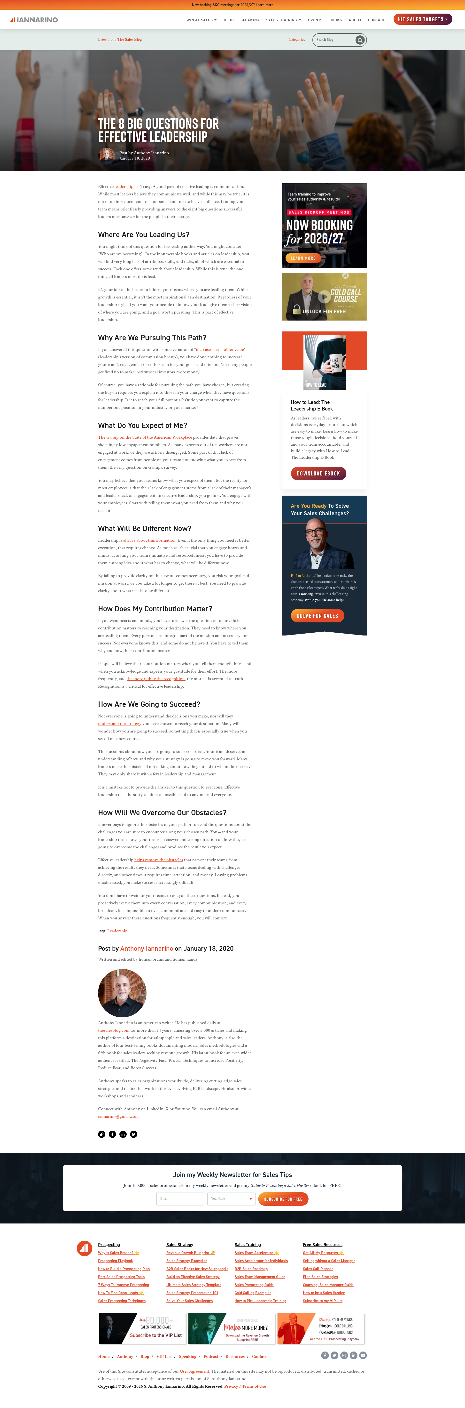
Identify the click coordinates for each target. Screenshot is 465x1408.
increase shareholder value (220, 350)
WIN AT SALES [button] (199, 20)
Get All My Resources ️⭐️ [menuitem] (323, 1252)
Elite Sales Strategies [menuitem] (320, 1276)
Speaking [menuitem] (187, 1357)
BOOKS (335, 20)
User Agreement (194, 1371)
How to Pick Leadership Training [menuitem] (260, 1300)
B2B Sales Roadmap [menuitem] (251, 1268)
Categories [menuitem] (297, 39)
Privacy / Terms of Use (245, 1386)
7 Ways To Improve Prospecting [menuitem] (123, 1284)
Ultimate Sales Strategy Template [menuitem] (193, 1284)
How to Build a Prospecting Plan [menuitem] (124, 1268)
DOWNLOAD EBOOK (318, 473)
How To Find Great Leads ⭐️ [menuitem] (121, 1292)
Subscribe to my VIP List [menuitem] (322, 1300)
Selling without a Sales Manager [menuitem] (329, 1260)
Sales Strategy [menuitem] (179, 1244)
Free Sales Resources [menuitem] (322, 1244)
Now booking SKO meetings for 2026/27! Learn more (232, 4)
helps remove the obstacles (158, 860)
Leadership (117, 931)
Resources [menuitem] (235, 1357)
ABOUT (355, 20)
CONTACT (376, 20)
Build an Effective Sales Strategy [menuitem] (193, 1276)
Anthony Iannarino (151, 153)
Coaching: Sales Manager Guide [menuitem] (328, 1284)
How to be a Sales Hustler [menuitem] (324, 1292)
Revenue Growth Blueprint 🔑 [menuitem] (190, 1252)
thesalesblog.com (114, 1031)
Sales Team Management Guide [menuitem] (260, 1276)
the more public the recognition (156, 679)
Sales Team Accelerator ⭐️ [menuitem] (257, 1252)
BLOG (229, 20)
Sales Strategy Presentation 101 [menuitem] (192, 1292)
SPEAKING (249, 20)
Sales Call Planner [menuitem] (318, 1268)
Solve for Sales (317, 615)
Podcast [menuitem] (211, 1357)
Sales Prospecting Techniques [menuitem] (122, 1300)
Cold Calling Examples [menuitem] (253, 1292)
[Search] (360, 40)
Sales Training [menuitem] (248, 1244)
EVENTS (315, 20)
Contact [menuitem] (259, 1357)
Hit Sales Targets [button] (421, 19)
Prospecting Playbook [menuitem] (115, 1260)
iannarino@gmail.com (118, 1117)
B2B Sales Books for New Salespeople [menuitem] (197, 1268)
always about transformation (149, 541)
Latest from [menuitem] (120, 39)
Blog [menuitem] (144, 1357)
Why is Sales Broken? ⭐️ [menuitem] (118, 1252)
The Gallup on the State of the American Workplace (145, 437)
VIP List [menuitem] (164, 1357)
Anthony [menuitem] (125, 1357)
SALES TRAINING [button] (281, 20)
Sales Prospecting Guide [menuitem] (254, 1284)
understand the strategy (119, 724)
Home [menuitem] (104, 1357)
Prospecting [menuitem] (109, 1244)
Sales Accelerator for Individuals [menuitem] (261, 1260)
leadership (124, 187)
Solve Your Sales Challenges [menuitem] (189, 1300)
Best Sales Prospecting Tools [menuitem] (121, 1276)
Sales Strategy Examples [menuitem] (186, 1260)
